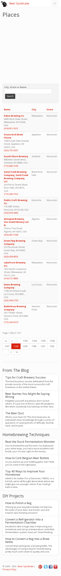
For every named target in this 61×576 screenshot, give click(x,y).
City (34, 109)
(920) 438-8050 (11, 256)
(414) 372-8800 (11, 278)
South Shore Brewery (16, 156)
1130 (34, 346)
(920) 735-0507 (11, 150)
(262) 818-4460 (11, 212)
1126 (52, 340)
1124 (34, 340)
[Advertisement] (30, 50)
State (50, 109)
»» (17, 351)
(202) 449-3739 (11, 300)
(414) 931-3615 (11, 128)
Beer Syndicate (19, 3)
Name (7, 109)
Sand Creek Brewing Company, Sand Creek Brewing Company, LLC (16, 176)
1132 (51, 346)
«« (6, 340)
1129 (25, 346)
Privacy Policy (9, 569)
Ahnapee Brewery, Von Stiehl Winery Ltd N (16, 222)
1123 (25, 340)
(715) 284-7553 (11, 194)
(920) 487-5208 (11, 234)
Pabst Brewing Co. (14, 115)
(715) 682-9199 (11, 165)
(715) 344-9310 (11, 322)
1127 (7, 346)
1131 (42, 346)
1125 (43, 340)
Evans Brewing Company (12, 286)
